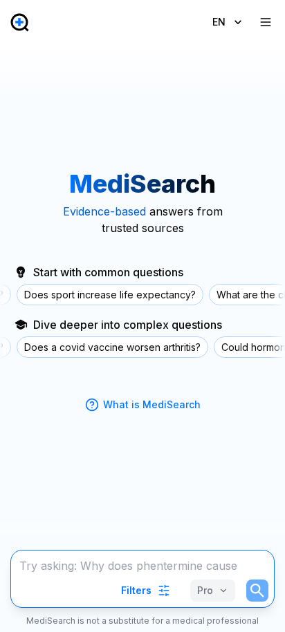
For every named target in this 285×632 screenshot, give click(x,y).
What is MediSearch (152, 404)
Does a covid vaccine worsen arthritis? (112, 347)
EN (219, 22)
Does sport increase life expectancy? (110, 294)
